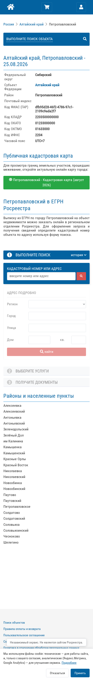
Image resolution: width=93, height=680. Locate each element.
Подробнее (69, 662)
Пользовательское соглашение (24, 635)
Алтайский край (31, 24)
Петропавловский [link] (62, 24)
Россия (8, 24)
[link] (9, 24)
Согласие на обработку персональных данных (34, 641)
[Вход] (81, 7)
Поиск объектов (14, 622)
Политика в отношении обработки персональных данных (41, 648)
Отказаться (57, 673)
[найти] (81, 276)
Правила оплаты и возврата (22, 629)
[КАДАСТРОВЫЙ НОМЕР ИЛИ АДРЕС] (47, 264)
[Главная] (10, 7)
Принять (80, 673)
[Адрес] (41, 276)
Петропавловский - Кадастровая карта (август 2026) (48, 182)
